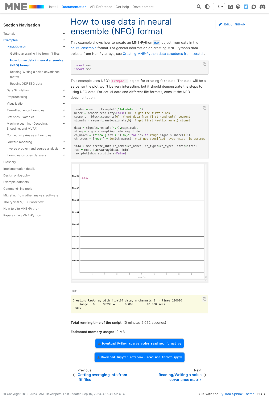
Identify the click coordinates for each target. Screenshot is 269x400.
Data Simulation (18, 90)
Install (53, 7)
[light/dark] (207, 7)
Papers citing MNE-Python (22, 215)
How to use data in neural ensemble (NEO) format (36, 62)
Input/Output (16, 47)
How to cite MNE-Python (21, 208)
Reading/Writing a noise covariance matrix (34, 74)
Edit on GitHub (234, 24)
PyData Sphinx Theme (236, 394)
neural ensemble (83, 48)
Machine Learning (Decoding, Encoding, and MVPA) (27, 126)
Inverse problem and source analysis (32, 148)
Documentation (74, 7)
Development (143, 7)
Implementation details (19, 168)
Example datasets (16, 182)
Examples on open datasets (26, 155)
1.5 (217, 7)
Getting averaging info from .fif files (35, 53)
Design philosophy (16, 175)
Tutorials (9, 33)
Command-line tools (17, 188)
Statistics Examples (20, 117)
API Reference (101, 7)
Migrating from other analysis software (30, 195)
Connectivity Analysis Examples (29, 135)
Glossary (9, 162)
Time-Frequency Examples (26, 110)
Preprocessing (17, 97)
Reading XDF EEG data (26, 83)
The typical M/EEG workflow (23, 202)
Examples (10, 40)
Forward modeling (19, 142)
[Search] (198, 6)
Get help (122, 7)
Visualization (15, 103)
